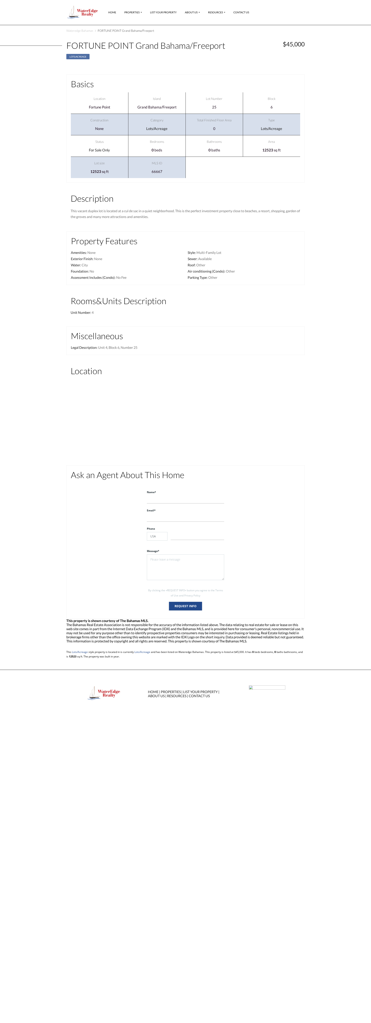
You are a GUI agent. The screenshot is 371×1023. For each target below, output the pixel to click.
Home (112, 12)
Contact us (241, 12)
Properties (132, 12)
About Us (191, 12)
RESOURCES (176, 696)
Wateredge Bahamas (79, 30)
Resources (215, 12)
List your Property (163, 12)
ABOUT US (156, 696)
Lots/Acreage (78, 56)
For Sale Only (99, 150)
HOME (153, 692)
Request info (185, 606)
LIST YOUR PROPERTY (200, 692)
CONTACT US (199, 696)
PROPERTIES (171, 692)
